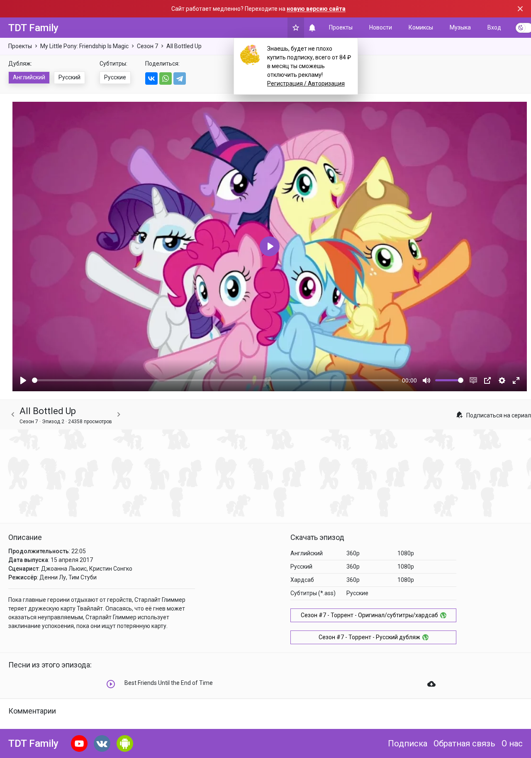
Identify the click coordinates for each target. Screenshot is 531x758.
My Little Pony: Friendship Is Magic (84, 46)
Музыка (460, 27)
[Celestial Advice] (12, 415)
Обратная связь (464, 743)
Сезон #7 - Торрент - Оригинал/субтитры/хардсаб (369, 615)
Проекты (341, 27)
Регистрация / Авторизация (306, 83)
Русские (115, 77)
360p (353, 553)
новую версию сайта (316, 8)
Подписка (407, 743)
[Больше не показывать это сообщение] (520, 8)
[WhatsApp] (165, 78)
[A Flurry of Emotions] (118, 415)
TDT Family (33, 28)
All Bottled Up (184, 46)
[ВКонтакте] (151, 78)
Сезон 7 (147, 46)
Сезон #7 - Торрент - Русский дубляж (369, 637)
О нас (512, 743)
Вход (494, 27)
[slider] (215, 380)
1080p (405, 553)
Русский (69, 77)
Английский (29, 77)
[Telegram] (179, 78)
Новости (380, 27)
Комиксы (421, 27)
